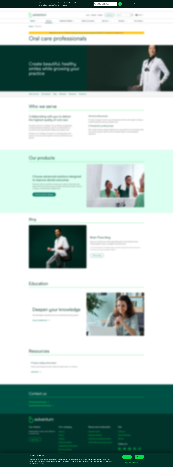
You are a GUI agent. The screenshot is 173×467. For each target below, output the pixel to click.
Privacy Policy (39, 463)
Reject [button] (139, 457)
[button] (130, 462)
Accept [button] (127, 457)
